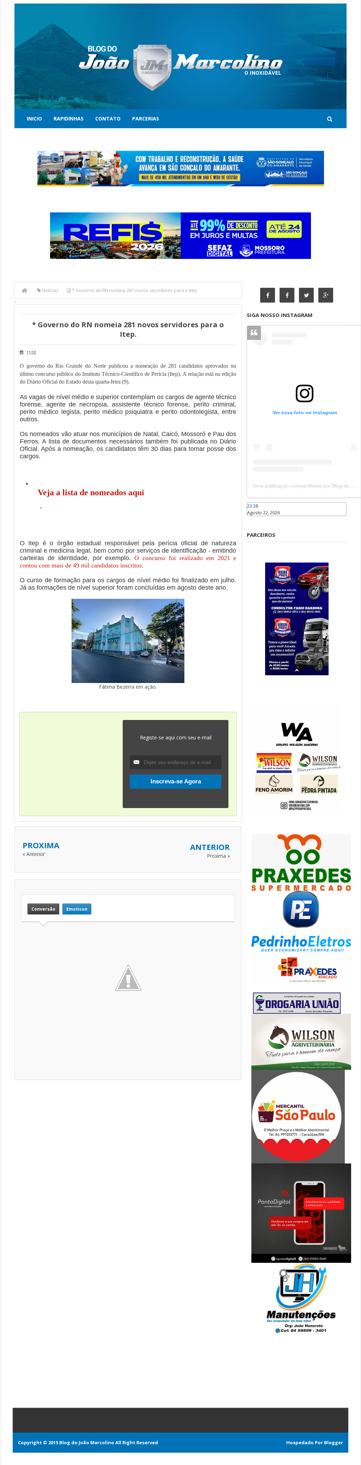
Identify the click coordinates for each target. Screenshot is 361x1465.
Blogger (333, 1442)
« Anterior (34, 854)
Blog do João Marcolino (86, 1442)
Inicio (34, 118)
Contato (108, 118)
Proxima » (218, 855)
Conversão (43, 909)
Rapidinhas (69, 118)
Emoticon (76, 909)
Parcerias (145, 118)
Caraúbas (257, 519)
